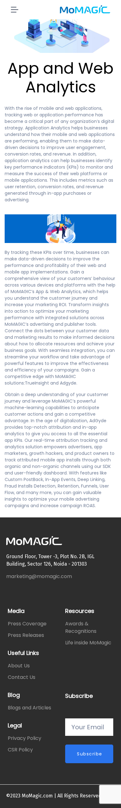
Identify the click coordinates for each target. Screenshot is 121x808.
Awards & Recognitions (80, 627)
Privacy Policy (24, 738)
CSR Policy (20, 749)
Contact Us (21, 677)
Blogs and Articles (29, 707)
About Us (19, 665)
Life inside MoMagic (88, 642)
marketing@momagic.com (39, 576)
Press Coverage (27, 623)
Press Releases (26, 635)
